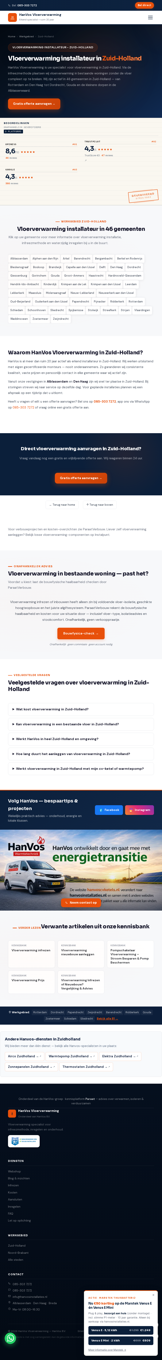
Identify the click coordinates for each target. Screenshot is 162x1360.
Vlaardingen (142, 310)
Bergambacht (104, 258)
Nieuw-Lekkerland (82, 293)
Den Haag (116, 267)
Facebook (112, 810)
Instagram (142, 810)
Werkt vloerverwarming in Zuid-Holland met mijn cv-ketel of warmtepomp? (80, 768)
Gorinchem (39, 275)
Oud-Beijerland (20, 301)
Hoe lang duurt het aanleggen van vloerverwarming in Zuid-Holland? (73, 754)
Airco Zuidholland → (23, 1056)
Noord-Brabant (18, 1253)
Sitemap (83, 1331)
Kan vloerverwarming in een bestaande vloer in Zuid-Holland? (67, 724)
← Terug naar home (62, 505)
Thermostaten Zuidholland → (85, 1067)
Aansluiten (15, 1199)
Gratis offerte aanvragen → (34, 104)
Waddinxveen (19, 319)
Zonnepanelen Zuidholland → (30, 1067)
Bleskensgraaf (19, 267)
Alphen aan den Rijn (45, 258)
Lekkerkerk (17, 293)
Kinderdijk (50, 284)
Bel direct (144, 5)
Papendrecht (80, 301)
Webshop (14, 1171)
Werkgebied (26, 36)
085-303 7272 (27, 5)
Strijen (125, 310)
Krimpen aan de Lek (73, 284)
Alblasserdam (19, 258)
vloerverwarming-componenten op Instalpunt (76, 535)
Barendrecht (82, 258)
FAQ (10, 1213)
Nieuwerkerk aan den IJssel (116, 293)
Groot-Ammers (74, 275)
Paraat (90, 1099)
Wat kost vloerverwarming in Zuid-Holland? (52, 709)
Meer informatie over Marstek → (107, 1349)
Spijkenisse (76, 310)
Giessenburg (18, 275)
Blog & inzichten (19, 1178)
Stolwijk (93, 310)
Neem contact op (83, 902)
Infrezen (13, 1185)
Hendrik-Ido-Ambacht (24, 284)
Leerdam (131, 284)
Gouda (55, 275)
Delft (102, 267)
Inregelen (14, 1206)
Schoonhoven (37, 310)
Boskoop (38, 267)
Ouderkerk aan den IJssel (51, 301)
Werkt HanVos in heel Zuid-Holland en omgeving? (57, 739)
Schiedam (16, 310)
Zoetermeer (40, 319)
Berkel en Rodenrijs (129, 258)
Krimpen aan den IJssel (106, 284)
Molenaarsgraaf (56, 293)
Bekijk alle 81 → (107, 1018)
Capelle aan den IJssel (80, 267)
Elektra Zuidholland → (119, 1056)
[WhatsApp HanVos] (10, 1338)
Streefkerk (109, 310)
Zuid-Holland (17, 1245)
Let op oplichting (19, 1220)
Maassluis (35, 293)
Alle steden (15, 1260)
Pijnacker (100, 301)
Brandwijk (55, 267)
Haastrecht (96, 275)
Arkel (66, 258)
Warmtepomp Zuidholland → (70, 1056)
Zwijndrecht (61, 319)
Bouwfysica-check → (81, 633)
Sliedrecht (57, 310)
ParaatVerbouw (94, 529)
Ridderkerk (117, 301)
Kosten (12, 1192)
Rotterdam (136, 301)
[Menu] (150, 17)
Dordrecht (134, 267)
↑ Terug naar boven (99, 505)
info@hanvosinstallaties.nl (30, 1297)
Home (11, 36)
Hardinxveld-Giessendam (124, 275)
